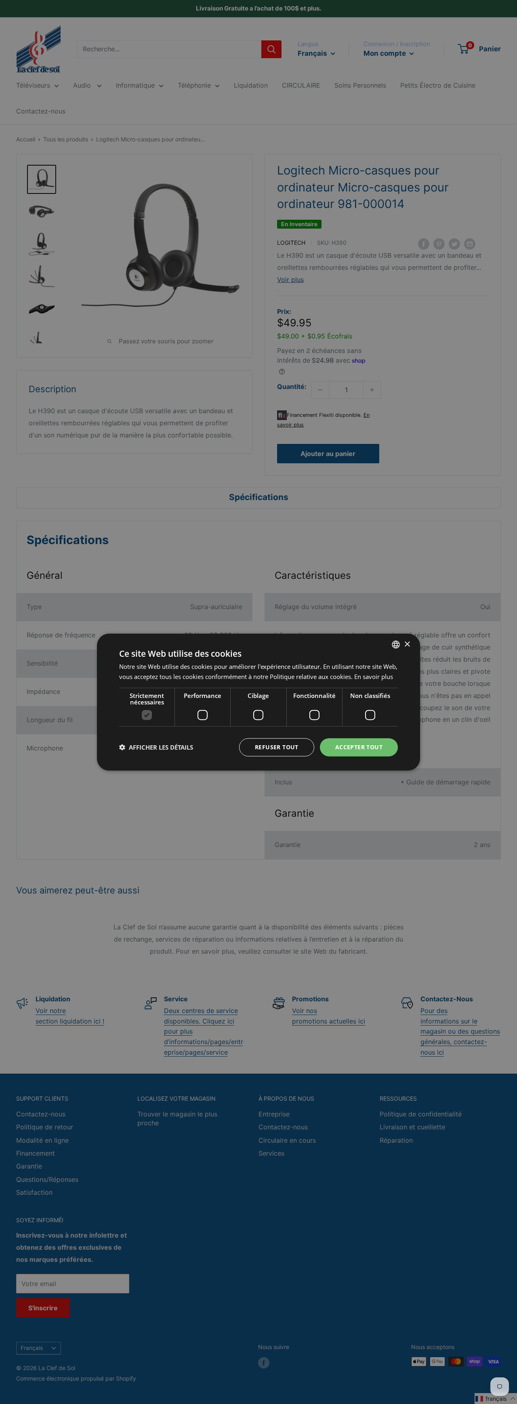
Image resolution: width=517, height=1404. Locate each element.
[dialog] (258, 702)
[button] (156, 747)
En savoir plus (373, 677)
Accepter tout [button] (358, 747)
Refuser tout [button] (276, 747)
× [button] (407, 644)
